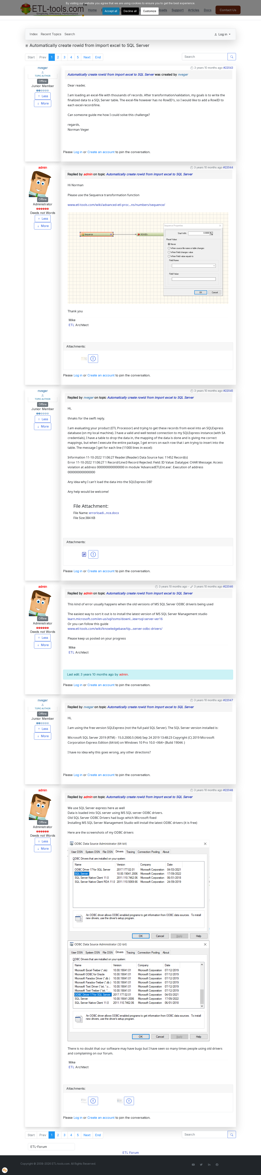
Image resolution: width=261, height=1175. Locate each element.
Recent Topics (51, 34)
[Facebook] (217, 1165)
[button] (5, 1170)
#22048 (228, 790)
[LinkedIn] (209, 1165)
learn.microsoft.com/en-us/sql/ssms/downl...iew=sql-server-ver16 (115, 619)
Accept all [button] (111, 11)
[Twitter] (201, 1165)
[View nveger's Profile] (42, 72)
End (98, 57)
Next (86, 57)
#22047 (228, 700)
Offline (43, 81)
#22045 (228, 390)
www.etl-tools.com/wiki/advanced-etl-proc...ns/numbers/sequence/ (116, 205)
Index (34, 34)
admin (42, 167)
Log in (78, 152)
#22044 (228, 167)
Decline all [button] (130, 11)
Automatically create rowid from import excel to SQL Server (110, 74)
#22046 (228, 586)
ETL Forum (130, 1153)
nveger (43, 68)
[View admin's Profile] (42, 183)
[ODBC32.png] (138, 990)
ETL (71, 325)
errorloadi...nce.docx (104, 513)
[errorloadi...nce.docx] (84, 554)
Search (69, 34)
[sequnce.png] (148, 258)
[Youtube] (193, 1165)
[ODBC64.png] (138, 890)
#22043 (228, 67)
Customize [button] (149, 11)
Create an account (101, 152)
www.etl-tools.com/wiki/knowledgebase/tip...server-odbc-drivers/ (115, 629)
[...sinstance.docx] (93, 554)
